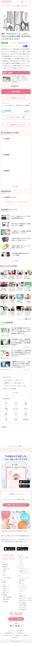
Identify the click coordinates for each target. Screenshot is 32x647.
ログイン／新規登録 (16, 619)
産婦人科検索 (6, 599)
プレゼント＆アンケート (24, 569)
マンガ (13, 6)
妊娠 (19, 386)
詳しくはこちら (24, 545)
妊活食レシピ (6, 590)
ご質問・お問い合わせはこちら (16, 505)
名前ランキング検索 (23, 557)
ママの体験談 (12, 388)
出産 (24, 386)
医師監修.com (22, 596)
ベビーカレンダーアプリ (24, 578)
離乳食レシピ (6, 586)
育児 (4, 575)
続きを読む (16, 91)
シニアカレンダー (23, 589)
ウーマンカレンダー (23, 587)
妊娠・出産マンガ (8, 380)
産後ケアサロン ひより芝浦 (24, 600)
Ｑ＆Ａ (4, 579)
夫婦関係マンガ (8, 383)
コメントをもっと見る (15, 117)
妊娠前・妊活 (6, 569)
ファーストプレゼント (24, 573)
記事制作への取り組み (9, 555)
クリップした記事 (16, 446)
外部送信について (22, 633)
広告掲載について (19, 635)
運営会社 (21, 630)
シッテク (21, 591)
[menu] (29, 2)
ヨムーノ (21, 593)
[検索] (26, 2)
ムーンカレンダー (23, 585)
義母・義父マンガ (23, 43)
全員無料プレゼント (23, 571)
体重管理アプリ (22, 580)
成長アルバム (6, 592)
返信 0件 (26, 111)
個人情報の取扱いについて (11, 633)
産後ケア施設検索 (7, 597)
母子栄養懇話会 (22, 609)
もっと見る (15, 186)
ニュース (7, 6)
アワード (21, 560)
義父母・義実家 (7, 73)
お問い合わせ (15, 637)
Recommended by (21, 319)
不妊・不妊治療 (6, 577)
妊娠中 (4, 571)
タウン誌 (21, 564)
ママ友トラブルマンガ (10, 386)
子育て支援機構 (22, 605)
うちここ (13, 43)
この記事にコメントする (17, 98)
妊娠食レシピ (6, 588)
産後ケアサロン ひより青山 (24, 598)
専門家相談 (5, 564)
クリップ (28, 335)
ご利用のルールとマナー (16, 494)
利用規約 (26, 635)
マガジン (21, 562)
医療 (5, 388)
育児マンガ (19, 380)
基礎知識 (5, 566)
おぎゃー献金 (22, 607)
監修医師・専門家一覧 (9, 558)
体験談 (4, 582)
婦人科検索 (5, 601)
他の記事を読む (15, 86)
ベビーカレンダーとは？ (13, 630)
